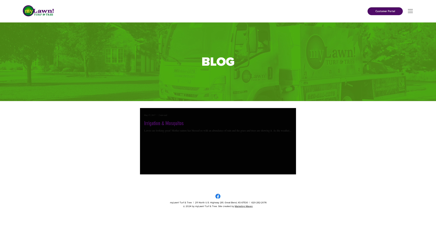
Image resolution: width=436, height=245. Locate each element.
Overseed (263, 184)
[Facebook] (218, 196)
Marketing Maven (244, 206)
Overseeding (276, 184)
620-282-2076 (259, 202)
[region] (410, 11)
